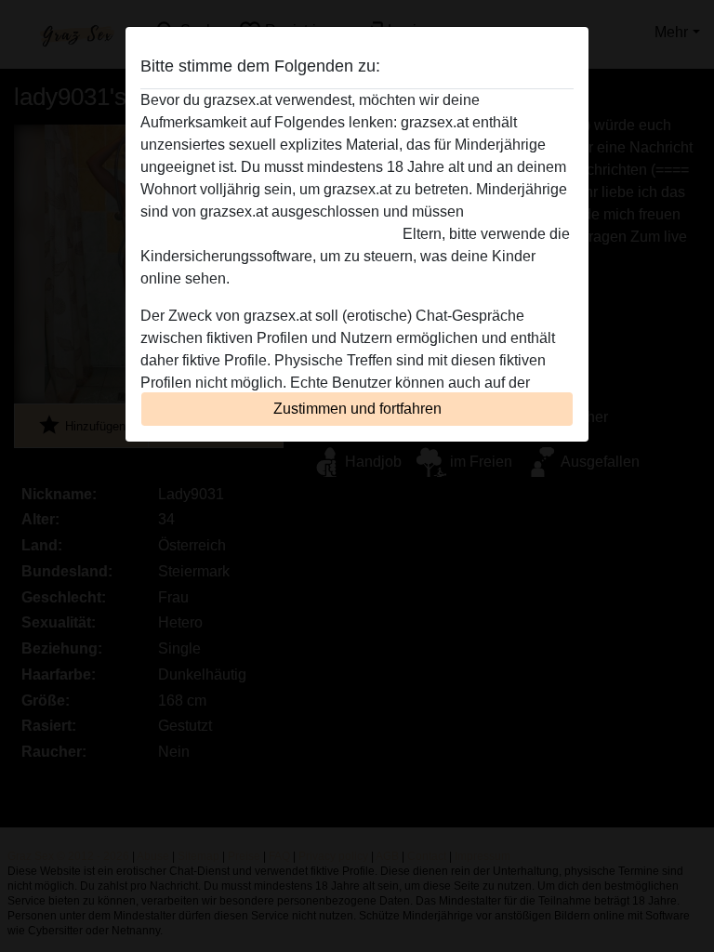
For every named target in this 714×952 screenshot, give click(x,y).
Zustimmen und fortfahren (357, 408)
